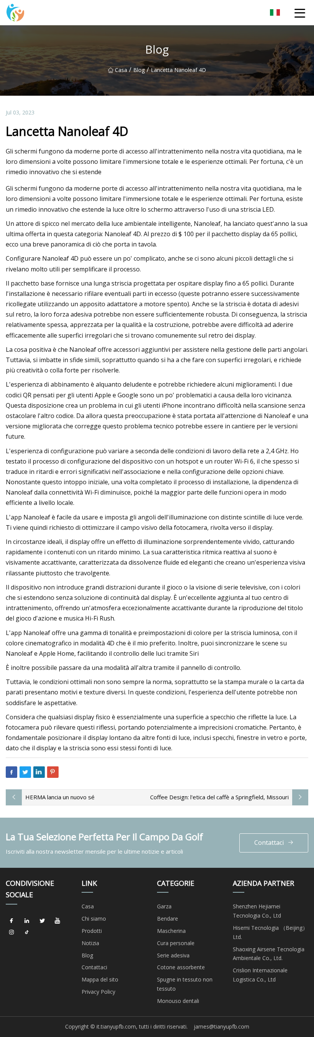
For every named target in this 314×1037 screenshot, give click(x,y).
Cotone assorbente (181, 967)
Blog (139, 69)
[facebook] (11, 921)
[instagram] (11, 932)
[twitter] (42, 921)
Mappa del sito (100, 979)
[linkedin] (27, 921)
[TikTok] (27, 932)
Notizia (90, 943)
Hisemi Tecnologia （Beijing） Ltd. (270, 932)
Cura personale (176, 943)
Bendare (167, 918)
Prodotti (92, 930)
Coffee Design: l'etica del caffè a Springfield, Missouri (219, 797)
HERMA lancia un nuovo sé (60, 797)
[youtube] (57, 921)
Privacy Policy (98, 991)
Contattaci (269, 842)
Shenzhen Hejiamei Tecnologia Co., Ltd (257, 911)
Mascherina (171, 930)
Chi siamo (94, 918)
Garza (164, 906)
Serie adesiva (173, 955)
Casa (121, 69)
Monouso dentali (178, 1000)
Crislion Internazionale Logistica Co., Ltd (260, 975)
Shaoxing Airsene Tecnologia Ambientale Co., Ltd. (268, 954)
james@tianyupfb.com (221, 1026)
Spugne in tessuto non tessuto (185, 984)
